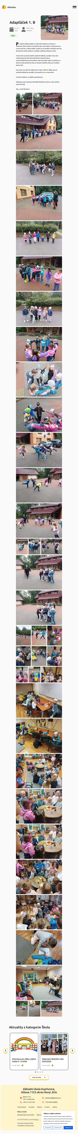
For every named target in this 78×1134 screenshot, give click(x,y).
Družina (47, 1107)
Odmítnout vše (58, 1127)
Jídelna (54, 1107)
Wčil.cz (36, 1119)
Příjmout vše (68, 1127)
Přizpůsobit (48, 1127)
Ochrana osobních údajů (25, 1123)
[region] (58, 1121)
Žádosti (39, 1107)
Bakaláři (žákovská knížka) (25, 1115)
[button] (24, 103)
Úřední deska (21, 1107)
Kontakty (32, 1107)
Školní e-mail (41, 1115)
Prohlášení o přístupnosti (25, 1125)
